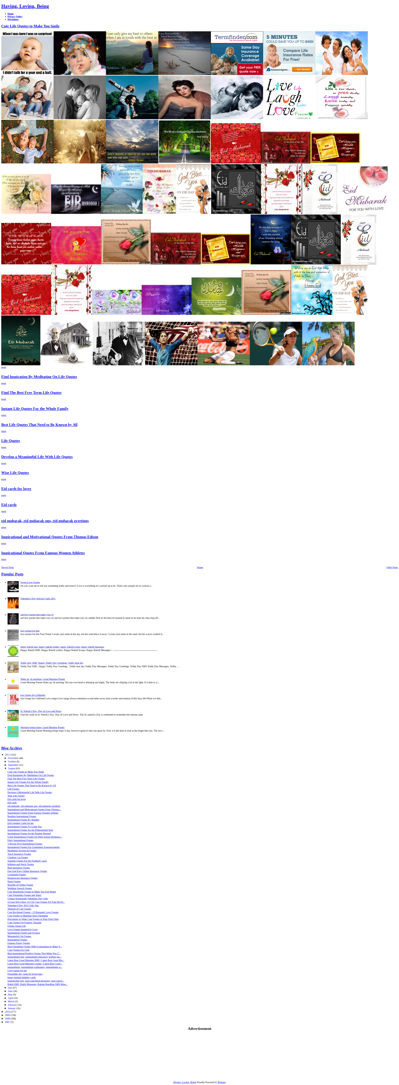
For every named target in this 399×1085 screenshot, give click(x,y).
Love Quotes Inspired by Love (22, 929)
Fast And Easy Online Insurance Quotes (27, 871)
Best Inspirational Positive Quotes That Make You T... (33, 953)
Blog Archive (11, 748)
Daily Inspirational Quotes (20, 840)
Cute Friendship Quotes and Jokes (24, 895)
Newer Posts (7, 567)
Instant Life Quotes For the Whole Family (35, 409)
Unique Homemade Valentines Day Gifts (27, 898)
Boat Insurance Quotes (18, 867)
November (13, 758)
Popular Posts (12, 574)
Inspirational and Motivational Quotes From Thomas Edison (49, 537)
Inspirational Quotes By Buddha (23, 819)
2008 (8, 1018)
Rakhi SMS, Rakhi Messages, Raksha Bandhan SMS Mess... (37, 984)
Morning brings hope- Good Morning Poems (42, 727)
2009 (8, 1015)
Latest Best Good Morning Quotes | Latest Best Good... (34, 963)
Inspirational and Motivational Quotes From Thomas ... (34, 809)
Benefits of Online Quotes (20, 885)
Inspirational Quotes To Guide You (24, 826)
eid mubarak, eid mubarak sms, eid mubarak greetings (45, 521)
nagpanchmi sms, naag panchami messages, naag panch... (35, 981)
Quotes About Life (16, 926)
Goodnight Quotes (16, 874)
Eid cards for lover (16, 489)
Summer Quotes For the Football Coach (27, 861)
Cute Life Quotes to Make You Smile (30, 26)
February (12, 1005)
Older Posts (392, 567)
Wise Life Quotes (15, 473)
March (11, 1001)
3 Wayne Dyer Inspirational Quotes (24, 843)
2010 (8, 1011)
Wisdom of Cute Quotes (19, 909)
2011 (8, 754)
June (10, 991)
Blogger (222, 1082)
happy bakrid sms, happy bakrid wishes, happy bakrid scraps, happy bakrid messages (62, 647)
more (3, 367)
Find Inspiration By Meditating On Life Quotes (39, 377)
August (12, 768)
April (11, 998)
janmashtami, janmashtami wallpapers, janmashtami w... (34, 967)
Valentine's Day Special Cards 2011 (37, 598)
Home (200, 567)
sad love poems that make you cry (37, 614)
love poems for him (29, 631)
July (10, 987)
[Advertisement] (27, 1056)
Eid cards (9, 505)
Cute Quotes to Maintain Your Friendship (27, 915)
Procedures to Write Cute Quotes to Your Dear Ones (33, 919)
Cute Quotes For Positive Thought (24, 922)
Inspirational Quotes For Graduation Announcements (33, 847)
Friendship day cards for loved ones (25, 974)
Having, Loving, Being (25, 6)
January (12, 1008)
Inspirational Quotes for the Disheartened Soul (30, 830)
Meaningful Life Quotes (19, 936)
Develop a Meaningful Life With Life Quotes (37, 457)
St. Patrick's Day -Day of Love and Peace (40, 711)
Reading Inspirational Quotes (21, 816)
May (10, 994)
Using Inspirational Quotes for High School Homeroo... (34, 837)
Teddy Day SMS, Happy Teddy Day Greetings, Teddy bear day (51, 663)
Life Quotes (10, 441)
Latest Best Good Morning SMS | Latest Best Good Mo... (35, 960)
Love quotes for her (17, 970)
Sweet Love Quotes (30, 582)
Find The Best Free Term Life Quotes (31, 393)
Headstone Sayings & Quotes (21, 850)
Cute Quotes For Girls (18, 950)
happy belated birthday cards (21, 977)
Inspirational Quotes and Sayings (23, 933)
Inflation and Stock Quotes (20, 864)
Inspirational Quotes (17, 939)
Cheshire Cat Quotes (17, 857)
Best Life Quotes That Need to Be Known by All (39, 425)
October (12, 761)
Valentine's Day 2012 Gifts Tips (23, 905)
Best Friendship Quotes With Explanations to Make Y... (34, 946)
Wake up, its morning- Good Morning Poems (42, 679)
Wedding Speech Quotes (19, 888)
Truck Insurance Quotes (19, 854)
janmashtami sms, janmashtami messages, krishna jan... (34, 957)
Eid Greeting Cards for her (20, 823)
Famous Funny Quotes (18, 943)
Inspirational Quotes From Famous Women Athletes (43, 553)
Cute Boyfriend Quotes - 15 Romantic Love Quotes (32, 912)
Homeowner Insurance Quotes (22, 878)
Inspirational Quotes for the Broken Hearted (29, 833)
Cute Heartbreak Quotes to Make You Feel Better (31, 891)
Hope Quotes (14, 881)
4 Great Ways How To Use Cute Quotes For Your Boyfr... (36, 902)
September (13, 765)
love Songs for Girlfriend (32, 695)
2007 (8, 1022)
